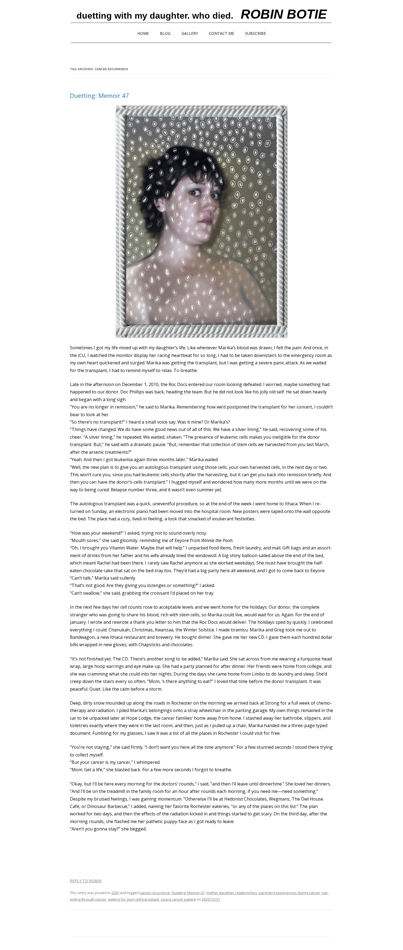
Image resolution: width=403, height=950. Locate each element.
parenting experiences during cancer (289, 892)
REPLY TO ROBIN (85, 880)
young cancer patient (178, 899)
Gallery (189, 33)
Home (143, 33)
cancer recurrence (155, 892)
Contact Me (221, 33)
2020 (115, 892)
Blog (165, 33)
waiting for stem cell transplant (133, 899)
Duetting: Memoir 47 (99, 95)
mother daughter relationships (231, 892)
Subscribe (255, 33)
